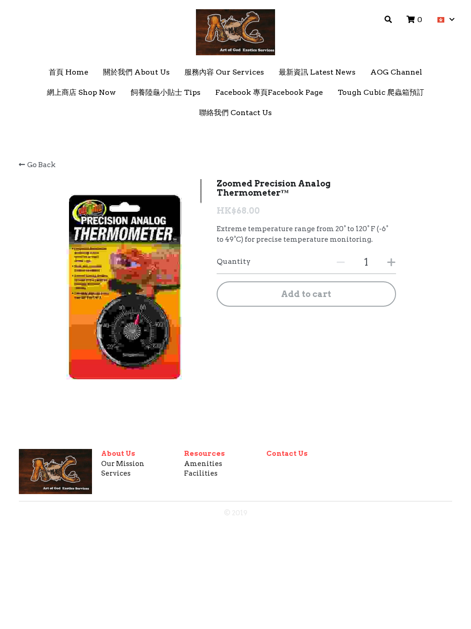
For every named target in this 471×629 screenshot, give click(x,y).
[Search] (388, 19)
